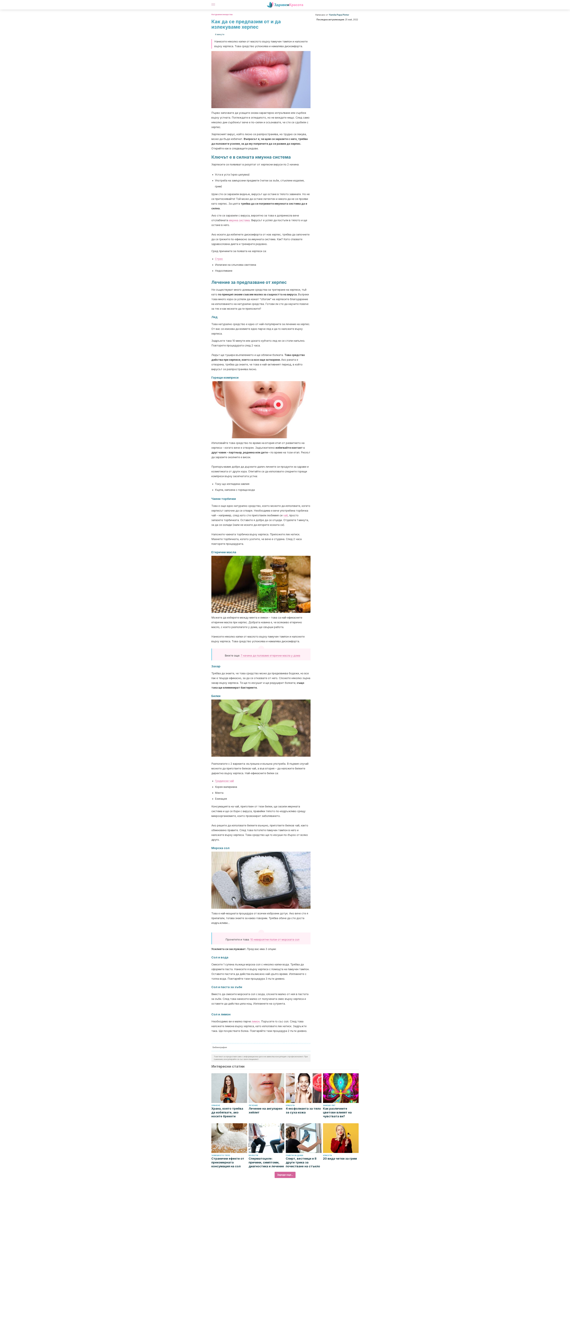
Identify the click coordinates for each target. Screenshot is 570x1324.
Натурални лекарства (222, 14)
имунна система (239, 220)
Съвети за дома (294, 1155)
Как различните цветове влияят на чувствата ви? (337, 1112)
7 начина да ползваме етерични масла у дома (270, 655)
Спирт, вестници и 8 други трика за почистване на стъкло (303, 1162)
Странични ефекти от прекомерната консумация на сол (227, 1162)
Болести (253, 1155)
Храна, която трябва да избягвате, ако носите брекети (227, 1112)
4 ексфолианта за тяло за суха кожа (303, 1110)
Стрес (219, 258)
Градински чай (224, 780)
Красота (290, 1105)
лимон (256, 1021)
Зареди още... (285, 1175)
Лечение (253, 1105)
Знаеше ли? (329, 1105)
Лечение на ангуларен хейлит (265, 1110)
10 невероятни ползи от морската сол (274, 939)
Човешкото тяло (220, 1155)
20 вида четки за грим (340, 1158)
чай (285, 515)
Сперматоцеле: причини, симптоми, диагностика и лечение (266, 1162)
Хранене (215, 1105)
